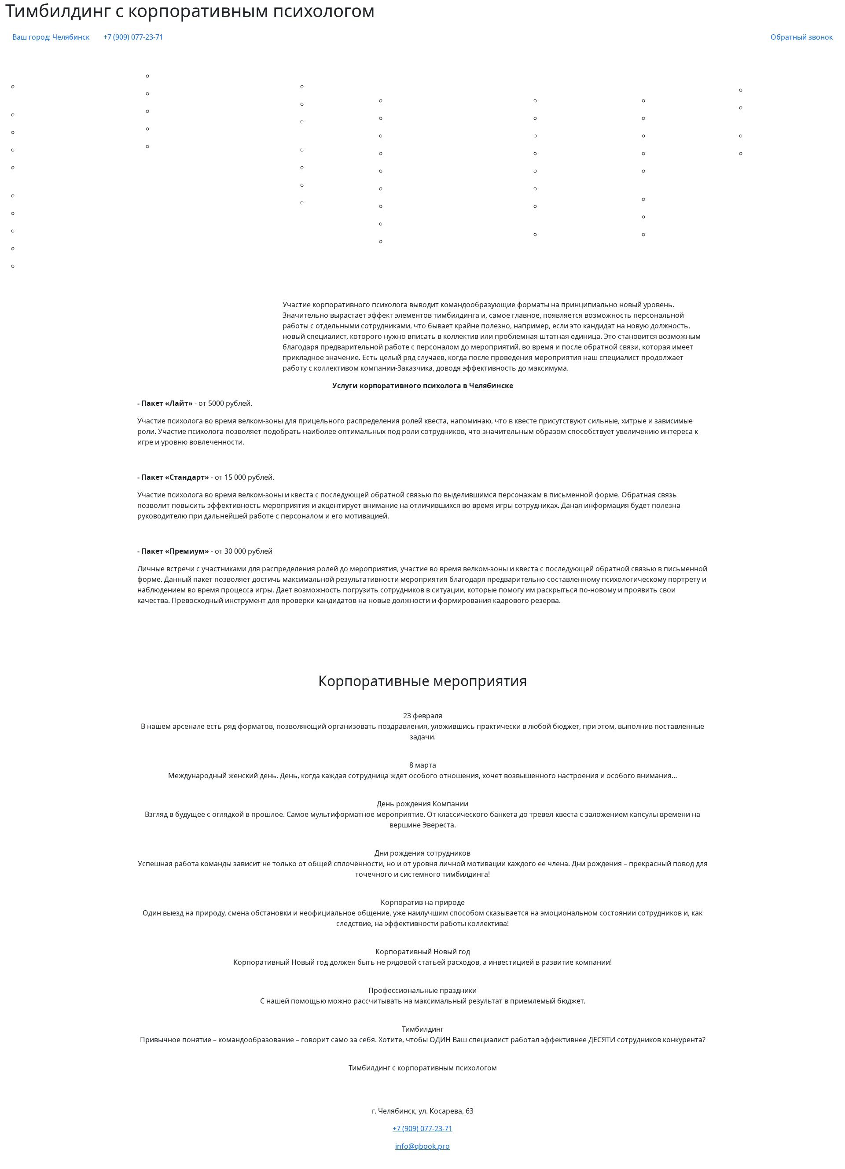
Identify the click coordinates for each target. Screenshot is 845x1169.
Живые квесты (47, 132)
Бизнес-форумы (681, 118)
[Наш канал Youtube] (742, 37)
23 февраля (410, 100)
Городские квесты (53, 114)
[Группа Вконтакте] (756, 37)
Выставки (670, 135)
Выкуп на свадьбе (575, 153)
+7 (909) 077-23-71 (133, 37)
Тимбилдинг (164, 58)
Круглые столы (679, 216)
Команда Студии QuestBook (779, 113)
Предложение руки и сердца (581, 211)
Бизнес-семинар (682, 100)
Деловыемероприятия (663, 77)
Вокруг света (334, 86)
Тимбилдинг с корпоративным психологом (210, 151)
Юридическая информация (775, 158)
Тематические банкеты (322, 63)
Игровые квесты (51, 149)
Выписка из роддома (581, 171)
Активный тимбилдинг (196, 76)
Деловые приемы (683, 153)
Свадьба (559, 234)
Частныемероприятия (554, 77)
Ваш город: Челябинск (50, 37)
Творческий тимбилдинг (200, 128)
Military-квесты (48, 195)
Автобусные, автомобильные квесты (73, 91)
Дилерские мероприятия (677, 176)
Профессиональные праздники (445, 206)
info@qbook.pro (422, 1146)
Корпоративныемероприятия (405, 77)
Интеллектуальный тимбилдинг (212, 111)
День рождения (572, 188)
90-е (319, 104)
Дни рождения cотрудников (439, 153)
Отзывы (764, 135)
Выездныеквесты (26, 63)
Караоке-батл (335, 185)
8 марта (404, 118)
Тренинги (670, 234)
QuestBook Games (330, 127)
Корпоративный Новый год (438, 188)
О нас (746, 72)
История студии (778, 90)
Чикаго (324, 202)
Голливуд (327, 167)
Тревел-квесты (48, 266)
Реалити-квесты (50, 230)
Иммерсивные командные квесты (68, 172)
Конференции (678, 199)
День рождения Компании (436, 135)
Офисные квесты (52, 213)
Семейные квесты (53, 248)
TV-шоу (324, 149)
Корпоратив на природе (433, 171)
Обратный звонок (802, 37)
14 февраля (564, 100)
